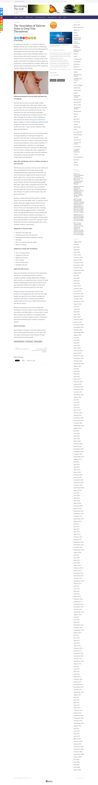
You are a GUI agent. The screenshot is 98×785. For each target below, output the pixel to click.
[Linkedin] (21, 38)
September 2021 (79, 394)
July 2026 (76, 244)
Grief (75, 82)
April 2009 (77, 767)
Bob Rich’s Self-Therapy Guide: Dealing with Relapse (78, 181)
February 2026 (78, 257)
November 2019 (78, 451)
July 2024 (76, 306)
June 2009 (77, 762)
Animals (76, 35)
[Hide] (0, 32)
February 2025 (78, 288)
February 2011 (78, 710)
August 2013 (77, 633)
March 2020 (77, 441)
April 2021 (77, 407)
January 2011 (77, 713)
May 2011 (76, 702)
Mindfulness (77, 111)
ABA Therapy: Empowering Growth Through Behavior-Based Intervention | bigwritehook (79, 202)
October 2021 (78, 392)
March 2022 (77, 379)
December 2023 (78, 325)
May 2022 (76, 374)
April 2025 (77, 283)
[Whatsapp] (32, 38)
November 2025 (78, 265)
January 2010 (77, 744)
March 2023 (77, 348)
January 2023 (77, 353)
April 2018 (77, 501)
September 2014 (79, 612)
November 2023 (78, 327)
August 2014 (77, 614)
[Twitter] (18, 38)
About (21, 17)
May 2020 (76, 436)
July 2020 (76, 431)
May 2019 (76, 467)
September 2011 (79, 692)
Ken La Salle (77, 105)
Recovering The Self (20, 7)
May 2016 (76, 560)
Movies (76, 114)
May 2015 (76, 591)
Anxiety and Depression (77, 38)
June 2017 (77, 526)
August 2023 (77, 335)
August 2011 (77, 695)
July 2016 (76, 555)
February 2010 (78, 741)
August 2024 (77, 304)
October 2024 (78, 299)
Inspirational (78, 99)
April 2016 (77, 563)
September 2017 (79, 519)
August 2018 (77, 490)
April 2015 (77, 594)
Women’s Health (38, 341)
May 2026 (76, 249)
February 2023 (78, 350)
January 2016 (77, 570)
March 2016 (77, 565)
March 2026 (77, 255)
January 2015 (77, 601)
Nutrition (76, 119)
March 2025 (77, 286)
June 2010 (77, 731)
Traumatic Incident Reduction (77, 150)
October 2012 (78, 658)
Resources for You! (52, 17)
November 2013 (78, 625)
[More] (35, 38)
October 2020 (78, 423)
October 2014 (78, 609)
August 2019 (77, 459)
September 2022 (79, 363)
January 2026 (77, 260)
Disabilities (77, 61)
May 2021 (76, 405)
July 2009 (76, 759)
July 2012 (76, 666)
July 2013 (76, 635)
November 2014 (78, 607)
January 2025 (77, 291)
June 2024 (77, 309)
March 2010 (77, 739)
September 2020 (79, 425)
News (75, 116)
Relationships (78, 135)
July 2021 (76, 400)
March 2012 (77, 677)
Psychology (77, 127)
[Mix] (29, 38)
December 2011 (78, 684)
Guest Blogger (78, 85)
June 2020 (77, 433)
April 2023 (77, 345)
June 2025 (77, 278)
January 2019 (77, 477)
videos (76, 162)
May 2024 (76, 312)
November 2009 (78, 749)
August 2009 (77, 757)
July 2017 (76, 524)
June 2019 (77, 464)
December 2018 (78, 480)
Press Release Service (40, 17)
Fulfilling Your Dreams (78, 79)
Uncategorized (78, 157)
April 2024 (77, 314)
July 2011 (76, 697)
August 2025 (77, 273)
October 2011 (78, 689)
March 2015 (77, 596)
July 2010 (76, 728)
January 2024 (77, 322)
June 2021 (77, 402)
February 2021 (78, 413)
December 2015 (78, 573)
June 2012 (77, 669)
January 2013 (77, 651)
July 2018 (76, 493)
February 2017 (78, 537)
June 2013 (77, 638)
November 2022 (78, 358)
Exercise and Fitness (77, 75)
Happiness (77, 88)
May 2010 (76, 733)
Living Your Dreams (77, 108)
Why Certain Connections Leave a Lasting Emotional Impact (78, 226)
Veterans (76, 160)
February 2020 (78, 444)
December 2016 (78, 542)
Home (16, 17)
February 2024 (78, 319)
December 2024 (78, 293)
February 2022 (78, 381)
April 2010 (77, 736)
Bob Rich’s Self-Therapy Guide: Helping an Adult (78, 194)
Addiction (77, 30)
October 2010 (78, 721)
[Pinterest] (23, 38)
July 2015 (76, 586)
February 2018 (78, 506)
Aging (75, 32)
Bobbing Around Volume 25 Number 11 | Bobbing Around (79, 189)
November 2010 (78, 718)
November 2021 (78, 389)
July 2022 (76, 369)
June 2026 (77, 247)
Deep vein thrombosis (19, 341)
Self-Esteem (77, 140)
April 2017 (77, 532)
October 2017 (78, 516)
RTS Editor (28, 34)
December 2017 (78, 511)
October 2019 (78, 454)
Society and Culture (77, 143)
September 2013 (79, 630)
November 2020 (78, 420)
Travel (76, 154)
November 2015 (78, 576)
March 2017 (77, 534)
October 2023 (78, 330)
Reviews (76, 137)
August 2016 (77, 552)
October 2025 (78, 268)
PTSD (75, 129)
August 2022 (77, 366)
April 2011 (77, 705)
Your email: (53, 72)
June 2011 (77, 700)
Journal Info (77, 102)
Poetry (76, 124)
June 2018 (77, 495)
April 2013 (77, 643)
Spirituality (77, 146)
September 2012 (79, 661)
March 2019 (77, 472)
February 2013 (78, 648)
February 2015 (78, 599)
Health (32, 34)
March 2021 (77, 410)
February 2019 (78, 475)
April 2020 (77, 438)
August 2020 (77, 428)
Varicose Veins (29, 341)
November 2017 (78, 513)
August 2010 (77, 726)
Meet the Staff (29, 17)
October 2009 (78, 752)
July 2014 (76, 617)
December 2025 (78, 262)
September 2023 (79, 332)
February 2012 (78, 679)
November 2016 (78, 545)
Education (77, 64)
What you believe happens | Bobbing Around (79, 176)
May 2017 (76, 529)
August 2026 (77, 242)
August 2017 (77, 521)
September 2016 (79, 550)
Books (75, 54)
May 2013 (76, 640)
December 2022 (78, 356)
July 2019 (76, 462)
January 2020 (77, 446)
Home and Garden (77, 96)
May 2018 (76, 498)
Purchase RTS (78, 132)
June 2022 (77, 371)
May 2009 (76, 765)
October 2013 (78, 627)
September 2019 (79, 457)
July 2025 (76, 275)
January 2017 (77, 539)
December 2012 (78, 653)
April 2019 (77, 469)
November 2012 (78, 656)
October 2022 (78, 361)
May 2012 (76, 671)
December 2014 (78, 604)
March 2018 (77, 503)
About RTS (77, 25)
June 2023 (77, 340)
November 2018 (78, 482)
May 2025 (76, 281)
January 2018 (77, 508)
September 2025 (79, 270)
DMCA (60, 17)
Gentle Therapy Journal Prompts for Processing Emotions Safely (79, 210)
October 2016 (78, 547)
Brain (75, 56)
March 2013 (77, 645)
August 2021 (77, 397)
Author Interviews (77, 46)
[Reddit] (26, 38)
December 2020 (78, 418)
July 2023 (76, 337)
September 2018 (79, 488)
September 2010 (79, 723)
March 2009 (77, 770)
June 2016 (77, 557)
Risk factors (25, 298)
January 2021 (77, 415)
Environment (78, 69)
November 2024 (78, 296)
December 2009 (78, 746)
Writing (76, 165)
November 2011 (78, 687)
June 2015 (77, 589)
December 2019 (78, 449)
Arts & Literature (77, 42)
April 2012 (77, 674)
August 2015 (77, 583)
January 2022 (77, 384)
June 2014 (77, 620)
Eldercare (76, 67)
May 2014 (76, 622)
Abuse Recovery (78, 27)
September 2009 (79, 754)
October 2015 (78, 578)
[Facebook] (15, 38)
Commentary (78, 59)
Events (76, 72)
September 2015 (79, 581)
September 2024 (79, 301)
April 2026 (77, 252)
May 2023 (76, 343)
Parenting (77, 122)
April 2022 (77, 376)
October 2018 (78, 485)
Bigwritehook (78, 214)
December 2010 (78, 715)
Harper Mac (77, 90)
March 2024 (77, 317)
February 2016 (78, 568)
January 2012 (77, 682)
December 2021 (78, 387)
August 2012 (77, 664)
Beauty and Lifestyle (77, 50)
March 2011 (77, 708)
